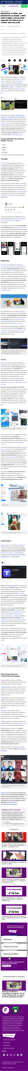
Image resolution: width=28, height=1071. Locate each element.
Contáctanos (13, 931)
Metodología (7, 939)
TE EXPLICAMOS (5, 11)
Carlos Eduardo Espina (7, 1)
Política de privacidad (7, 1067)
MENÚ (3, 6)
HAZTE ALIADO (9, 1035)
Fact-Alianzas (6, 1045)
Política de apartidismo (10, 954)
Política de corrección (8, 1048)
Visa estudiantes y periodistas (13, 3)
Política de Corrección (10, 946)
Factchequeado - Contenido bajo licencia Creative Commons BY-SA (12, 1062)
